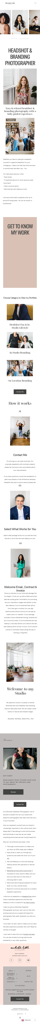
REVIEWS (28, 970)
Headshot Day (27, 896)
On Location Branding (20, 381)
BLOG (28, 976)
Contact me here (29, 934)
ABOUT (11, 971)
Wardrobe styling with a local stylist (19, 871)
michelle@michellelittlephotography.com (20, 990)
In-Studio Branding (20, 353)
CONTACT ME (28, 982)
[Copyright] (20, 1018)
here (8, 183)
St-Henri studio (29, 903)
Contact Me (20, 392)
